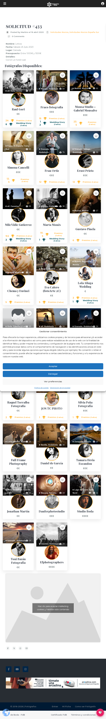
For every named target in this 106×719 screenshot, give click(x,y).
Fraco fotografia (43, 93)
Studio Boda (75, 497)
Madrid (77, 88)
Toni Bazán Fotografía (12, 545)
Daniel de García (43, 449)
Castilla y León (20, 326)
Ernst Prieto (75, 156)
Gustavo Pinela (76, 215)
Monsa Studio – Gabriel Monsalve (84, 93)
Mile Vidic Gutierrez (11, 210)
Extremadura (55, 544)
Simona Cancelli (10, 153)
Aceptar (53, 366)
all (8, 91)
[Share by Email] (26, 648)
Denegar (53, 374)
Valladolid (17, 490)
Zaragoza (78, 441)
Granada (45, 149)
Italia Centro (16, 91)
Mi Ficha (66, 706)
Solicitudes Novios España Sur (84, 32)
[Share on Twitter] (14, 648)
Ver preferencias (53, 381)
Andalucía (53, 89)
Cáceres (44, 544)
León (9, 441)
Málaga (44, 89)
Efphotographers (43, 548)
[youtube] (17, 669)
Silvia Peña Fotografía (79, 388)
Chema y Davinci (10, 277)
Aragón (87, 441)
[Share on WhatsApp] (20, 648)
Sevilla (44, 445)
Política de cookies (41, 388)
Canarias (15, 206)
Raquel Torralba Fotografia (14, 388)
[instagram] (25, 669)
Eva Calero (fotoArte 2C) (47, 273)
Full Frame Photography (13, 446)
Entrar (55, 706)
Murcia (77, 261)
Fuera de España (15, 146)
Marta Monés (42, 210)
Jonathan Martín (10, 497)
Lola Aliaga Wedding (79, 269)
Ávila (9, 326)
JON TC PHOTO (43, 394)
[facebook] (8, 669)
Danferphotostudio (44, 497)
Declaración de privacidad (60, 388)
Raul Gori (7, 95)
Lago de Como (81, 490)
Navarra (44, 493)
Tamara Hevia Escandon (80, 446)
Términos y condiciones (83, 715)
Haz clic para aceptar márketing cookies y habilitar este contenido (53, 608)
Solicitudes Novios (59, 32)
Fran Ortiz (40, 156)
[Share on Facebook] (8, 648)
